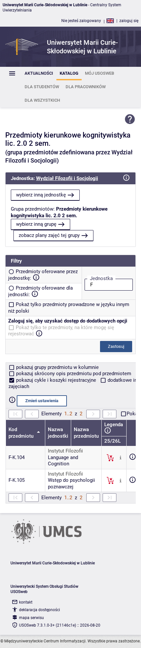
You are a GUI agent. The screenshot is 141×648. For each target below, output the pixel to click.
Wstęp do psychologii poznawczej (71, 483)
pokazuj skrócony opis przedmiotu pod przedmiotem (73, 373)
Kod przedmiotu (22, 433)
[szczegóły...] (120, 457)
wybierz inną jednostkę (41, 195)
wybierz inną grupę (36, 224)
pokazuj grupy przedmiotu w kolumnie (57, 367)
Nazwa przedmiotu (86, 433)
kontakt (25, 602)
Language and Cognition (63, 460)
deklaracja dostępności (39, 610)
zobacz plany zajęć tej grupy (49, 235)
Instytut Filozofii (65, 451)
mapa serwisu (31, 617)
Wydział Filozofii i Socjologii (67, 178)
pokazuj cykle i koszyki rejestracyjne (56, 380)
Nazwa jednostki (58, 433)
